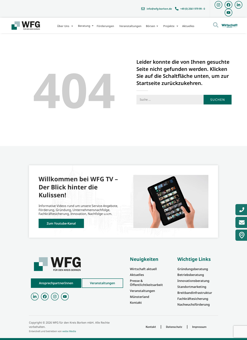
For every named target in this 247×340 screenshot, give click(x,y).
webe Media (69, 331)
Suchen (217, 100)
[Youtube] (228, 12)
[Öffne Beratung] (92, 26)
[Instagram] (218, 5)
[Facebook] (228, 5)
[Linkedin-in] (238, 5)
